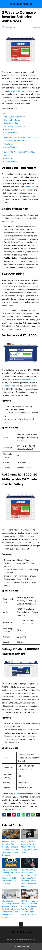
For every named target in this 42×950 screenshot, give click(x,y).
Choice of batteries (12, 120)
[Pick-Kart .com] (21, 932)
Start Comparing (11, 123)
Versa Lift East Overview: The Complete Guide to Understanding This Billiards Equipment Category (10, 848)
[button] (4, 814)
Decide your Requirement (14, 117)
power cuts (29, 187)
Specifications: (11, 132)
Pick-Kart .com (21, 4)
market (17, 794)
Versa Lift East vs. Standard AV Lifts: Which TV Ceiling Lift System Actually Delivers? (29, 846)
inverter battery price (17, 91)
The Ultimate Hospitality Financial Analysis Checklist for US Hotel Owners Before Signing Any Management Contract (11, 909)
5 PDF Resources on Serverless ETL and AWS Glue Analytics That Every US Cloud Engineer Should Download (29, 908)
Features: (9, 129)
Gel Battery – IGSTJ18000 (14, 126)
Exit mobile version (21, 947)
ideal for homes (8, 386)
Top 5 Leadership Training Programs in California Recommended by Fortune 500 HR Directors (11, 876)
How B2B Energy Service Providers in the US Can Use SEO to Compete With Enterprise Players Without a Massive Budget (29, 878)
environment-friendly (26, 379)
